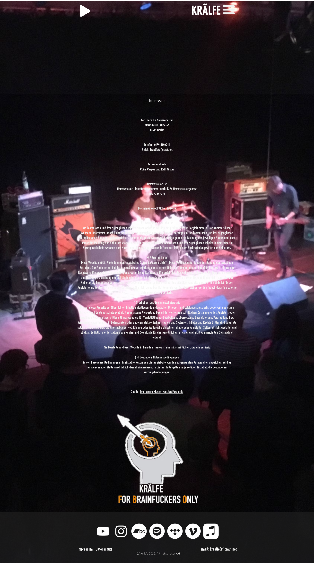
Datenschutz (104, 549)
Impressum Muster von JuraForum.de (161, 392)
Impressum (85, 549)
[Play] (85, 11)
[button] (228, 9)
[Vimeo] (193, 531)
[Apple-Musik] (211, 531)
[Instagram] (121, 531)
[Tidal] (175, 531)
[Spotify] (157, 531)
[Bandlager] (139, 531)
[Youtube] (103, 531)
